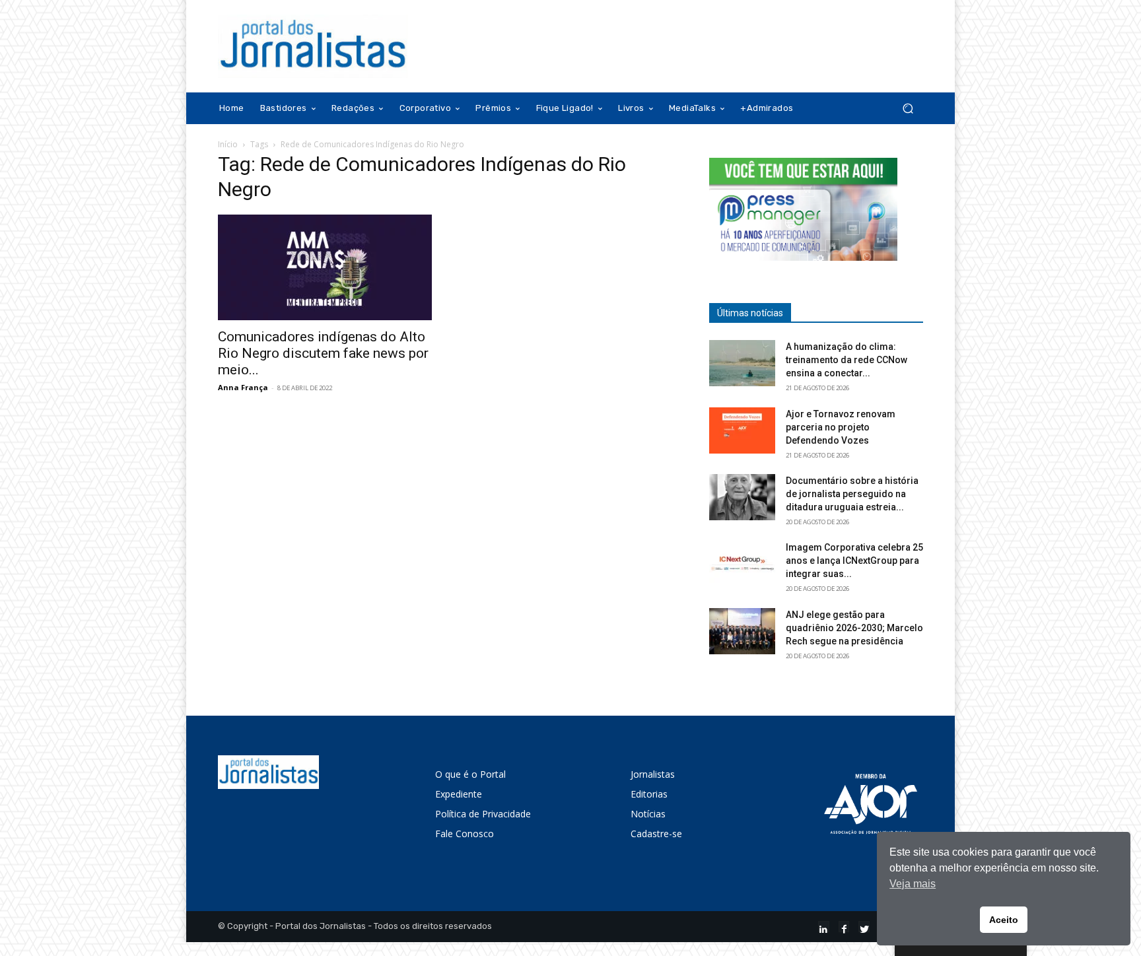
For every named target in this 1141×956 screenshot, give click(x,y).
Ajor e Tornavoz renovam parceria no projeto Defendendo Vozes (840, 427)
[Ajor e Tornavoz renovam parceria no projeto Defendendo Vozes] (742, 430)
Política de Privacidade (483, 813)
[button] (907, 108)
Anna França (243, 387)
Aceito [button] (1003, 919)
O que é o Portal (470, 774)
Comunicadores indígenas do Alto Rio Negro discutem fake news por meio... (323, 353)
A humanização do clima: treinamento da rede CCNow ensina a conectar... (846, 359)
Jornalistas (653, 774)
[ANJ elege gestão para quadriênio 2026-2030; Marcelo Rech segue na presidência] (742, 631)
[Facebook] (844, 926)
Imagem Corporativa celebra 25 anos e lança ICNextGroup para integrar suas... (854, 560)
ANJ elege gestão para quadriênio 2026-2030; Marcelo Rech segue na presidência (854, 627)
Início (228, 144)
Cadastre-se (656, 833)
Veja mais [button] (912, 883)
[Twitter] (864, 926)
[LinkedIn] (823, 926)
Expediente (458, 794)
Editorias (649, 794)
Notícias (648, 813)
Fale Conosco (464, 833)
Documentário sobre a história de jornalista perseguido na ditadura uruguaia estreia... (852, 493)
